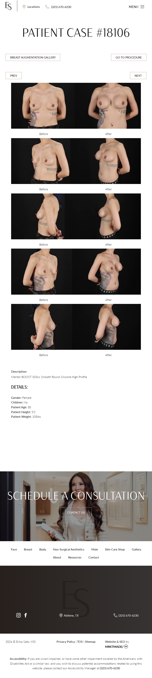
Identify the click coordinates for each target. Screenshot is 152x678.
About (57, 557)
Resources (74, 557)
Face (14, 549)
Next (138, 75)
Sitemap (90, 641)
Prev (13, 75)
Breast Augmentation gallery (33, 57)
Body (42, 549)
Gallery (136, 549)
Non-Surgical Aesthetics (68, 549)
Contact (93, 557)
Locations (33, 6)
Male (94, 549)
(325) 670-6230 (60, 6)
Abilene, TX (71, 615)
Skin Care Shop (115, 549)
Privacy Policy (66, 641)
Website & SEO (115, 641)
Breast (28, 549)
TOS (80, 641)
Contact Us (76, 512)
